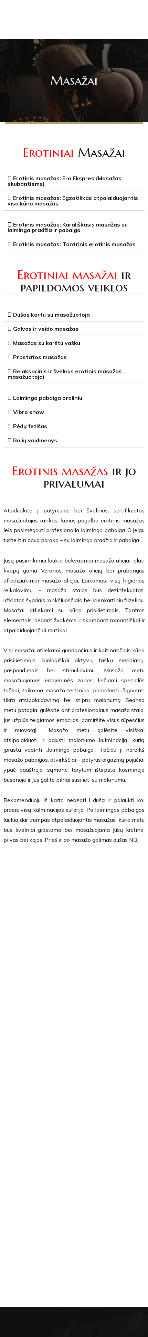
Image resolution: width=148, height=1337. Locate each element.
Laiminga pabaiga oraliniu (47, 397)
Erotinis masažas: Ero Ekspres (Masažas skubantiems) (64, 181)
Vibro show (28, 411)
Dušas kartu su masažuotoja (51, 314)
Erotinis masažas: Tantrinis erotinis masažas (74, 244)
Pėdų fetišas (30, 426)
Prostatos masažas (40, 357)
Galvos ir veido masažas (45, 328)
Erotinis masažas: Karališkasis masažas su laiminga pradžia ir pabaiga (68, 227)
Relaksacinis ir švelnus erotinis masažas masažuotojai (65, 374)
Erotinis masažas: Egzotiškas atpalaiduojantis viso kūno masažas (73, 200)
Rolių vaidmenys (35, 440)
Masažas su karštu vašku (46, 342)
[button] (74, 181)
